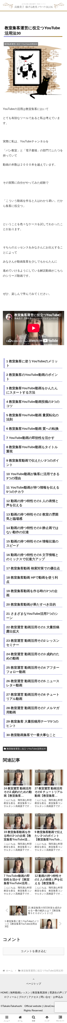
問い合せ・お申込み (52, 997)
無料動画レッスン (20, 992)
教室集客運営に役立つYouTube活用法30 (26, 749)
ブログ (22, 997)
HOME (4, 992)
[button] (60, 655)
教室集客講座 (39, 992)
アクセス (33, 997)
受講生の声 (55, 992)
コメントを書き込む (33, 951)
